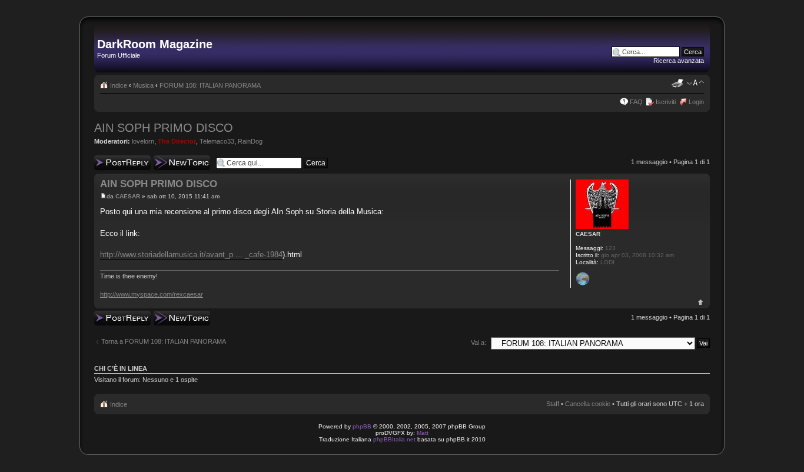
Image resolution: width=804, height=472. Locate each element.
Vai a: (478, 342)
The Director (177, 141)
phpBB (362, 426)
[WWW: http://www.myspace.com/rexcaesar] (583, 279)
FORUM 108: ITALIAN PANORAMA (210, 85)
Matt (422, 433)
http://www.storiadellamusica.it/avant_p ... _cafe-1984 (191, 254)
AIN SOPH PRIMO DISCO (163, 127)
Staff (552, 403)
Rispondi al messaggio (109, 162)
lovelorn (143, 141)
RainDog (250, 141)
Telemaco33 (217, 141)
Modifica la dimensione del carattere (695, 83)
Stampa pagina (677, 83)
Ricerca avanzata (678, 60)
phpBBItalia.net (394, 439)
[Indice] (104, 32)
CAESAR (127, 196)
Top (700, 302)
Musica (143, 85)
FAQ (636, 101)
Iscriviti (666, 101)
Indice (118, 85)
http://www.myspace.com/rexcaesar (151, 294)
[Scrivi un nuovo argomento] (182, 162)
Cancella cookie (587, 403)
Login (696, 101)
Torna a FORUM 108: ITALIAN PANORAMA (163, 341)
